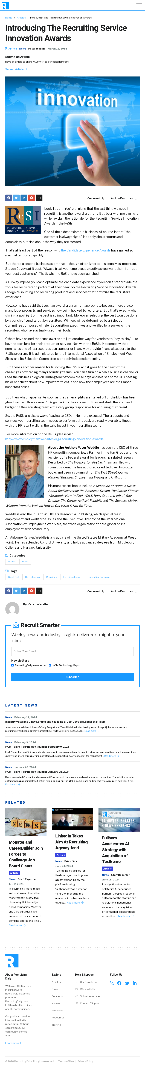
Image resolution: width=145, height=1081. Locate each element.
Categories (17, 555)
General (12, 561)
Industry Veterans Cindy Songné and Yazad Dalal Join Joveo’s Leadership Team (55, 721)
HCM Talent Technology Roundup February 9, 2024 (37, 746)
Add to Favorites (122, 198)
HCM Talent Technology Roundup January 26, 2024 (37, 771)
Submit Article (14, 69)
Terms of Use (66, 1061)
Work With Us (87, 989)
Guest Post (13, 577)
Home (8, 17)
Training (56, 1024)
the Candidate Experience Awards (86, 250)
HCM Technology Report (67, 665)
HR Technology (32, 577)
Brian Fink (70, 861)
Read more (91, 731)
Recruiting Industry (73, 577)
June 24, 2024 (64, 866)
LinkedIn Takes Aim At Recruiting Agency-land (71, 842)
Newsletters (20, 660)
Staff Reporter (27, 879)
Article (12, 48)
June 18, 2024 (111, 879)
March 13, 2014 (57, 48)
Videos (56, 1003)
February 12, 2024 (25, 717)
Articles (21, 17)
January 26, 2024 (25, 767)
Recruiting (51, 577)
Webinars (57, 1010)
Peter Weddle (36, 48)
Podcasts (57, 996)
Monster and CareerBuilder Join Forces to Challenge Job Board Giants (26, 854)
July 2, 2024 (16, 884)
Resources (58, 1017)
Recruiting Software (99, 577)
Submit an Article (17, 57)
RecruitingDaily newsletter (30, 665)
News (22, 48)
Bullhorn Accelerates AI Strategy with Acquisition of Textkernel (115, 850)
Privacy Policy (85, 1061)
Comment (94, 198)
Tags (13, 571)
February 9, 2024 (25, 742)
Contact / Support (90, 1003)
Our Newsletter (89, 982)
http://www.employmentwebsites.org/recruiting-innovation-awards (54, 439)
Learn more (12, 1043)
